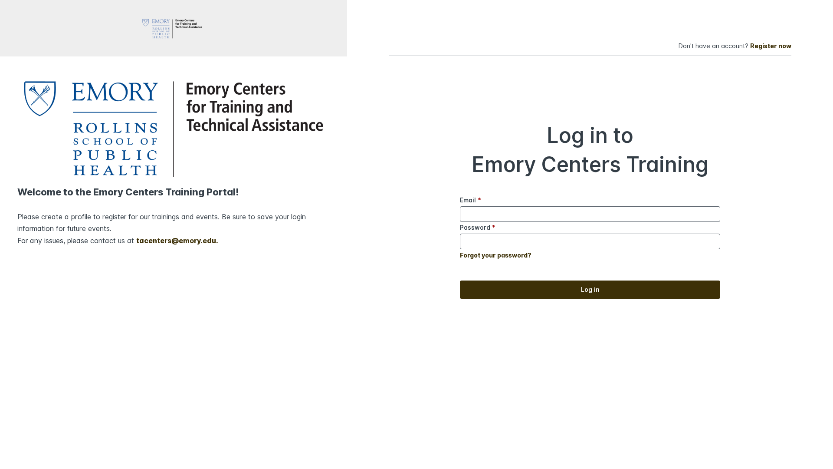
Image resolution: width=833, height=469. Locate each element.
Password (477, 227)
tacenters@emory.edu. (177, 240)
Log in (590, 289)
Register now (770, 46)
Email (470, 200)
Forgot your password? (495, 255)
